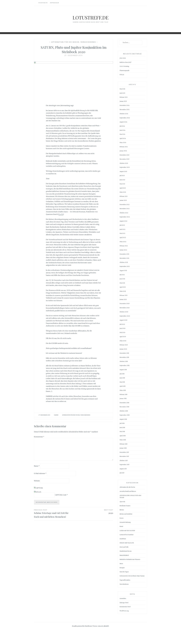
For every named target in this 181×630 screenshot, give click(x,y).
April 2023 (123, 188)
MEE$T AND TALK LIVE (127, 543)
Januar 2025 (123, 101)
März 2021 (123, 291)
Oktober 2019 (124, 361)
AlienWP (106, 626)
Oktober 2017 (124, 460)
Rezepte (122, 568)
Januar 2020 (123, 349)
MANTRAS (123, 539)
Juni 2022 (122, 229)
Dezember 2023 (124, 155)
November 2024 (124, 109)
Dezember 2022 (124, 204)
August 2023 (123, 171)
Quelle (61, 214)
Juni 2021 (122, 279)
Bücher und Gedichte (126, 514)
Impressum (54, 2)
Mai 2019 (122, 382)
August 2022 (123, 221)
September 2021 (125, 266)
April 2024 (123, 138)
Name (37, 466)
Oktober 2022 (124, 213)
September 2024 (125, 118)
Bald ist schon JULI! (125, 62)
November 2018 (124, 407)
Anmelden (123, 598)
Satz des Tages (124, 572)
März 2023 (123, 192)
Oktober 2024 (124, 114)
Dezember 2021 (124, 254)
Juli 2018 (122, 423)
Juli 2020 (122, 324)
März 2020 (123, 341)
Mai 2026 (122, 89)
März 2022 (123, 241)
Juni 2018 (122, 427)
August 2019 (123, 369)
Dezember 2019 (124, 353)
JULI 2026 (123, 58)
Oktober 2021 (124, 262)
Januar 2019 (123, 398)
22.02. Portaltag (124, 66)
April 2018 (123, 436)
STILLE (122, 74)
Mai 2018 (122, 431)
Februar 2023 (123, 196)
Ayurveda (122, 501)
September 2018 (125, 415)
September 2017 (124, 464)
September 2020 (125, 316)
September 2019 (124, 365)
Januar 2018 (123, 448)
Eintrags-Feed (124, 602)
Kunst (121, 526)
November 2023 (124, 159)
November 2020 (125, 308)
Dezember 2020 (125, 303)
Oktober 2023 (124, 163)
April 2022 (123, 237)
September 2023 (125, 167)
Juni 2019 (122, 378)
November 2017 (124, 456)
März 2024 (123, 142)
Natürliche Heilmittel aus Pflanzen (130, 559)
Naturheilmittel (124, 555)
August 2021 (123, 270)
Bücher (122, 510)
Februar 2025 (124, 97)
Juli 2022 (122, 225)
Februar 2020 (124, 345)
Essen (121, 518)
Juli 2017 (122, 473)
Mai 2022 (122, 233)
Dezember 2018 (124, 403)
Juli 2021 (122, 275)
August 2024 (123, 122)
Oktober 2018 (124, 411)
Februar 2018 (123, 444)
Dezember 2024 (124, 105)
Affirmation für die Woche (65, 42)
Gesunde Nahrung (125, 522)
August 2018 (123, 419)
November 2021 (124, 258)
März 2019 (123, 390)
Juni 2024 (122, 130)
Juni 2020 (122, 328)
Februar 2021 (123, 295)
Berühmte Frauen (125, 506)
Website (37, 481)
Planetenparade (124, 70)
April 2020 (123, 336)
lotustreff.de (91, 17)
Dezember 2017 (124, 452)
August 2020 (123, 320)
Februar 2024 (124, 147)
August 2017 (123, 469)
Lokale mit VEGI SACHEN (127, 530)
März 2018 (123, 440)
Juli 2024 (122, 126)
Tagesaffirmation (125, 580)
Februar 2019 (123, 394)
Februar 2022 (124, 246)
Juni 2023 (122, 180)
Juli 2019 (122, 374)
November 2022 (124, 208)
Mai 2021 (122, 283)
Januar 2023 (123, 200)
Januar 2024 (123, 151)
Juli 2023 (122, 175)
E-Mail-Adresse (40, 473)
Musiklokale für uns (126, 551)
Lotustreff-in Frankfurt (126, 535)
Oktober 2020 (124, 312)
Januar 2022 (123, 250)
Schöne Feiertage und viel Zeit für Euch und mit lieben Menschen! (51, 513)
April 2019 (122, 386)
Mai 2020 (122, 332)
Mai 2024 (122, 134)
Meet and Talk (124, 547)
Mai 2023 (122, 184)
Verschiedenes (88, 42)
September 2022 (125, 217)
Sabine (56, 415)
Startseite (43, 2)
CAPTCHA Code (60, 495)
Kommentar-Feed (125, 607)
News (121, 563)
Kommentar (39, 437)
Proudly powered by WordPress (82, 626)
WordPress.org (124, 611)
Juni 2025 (122, 93)
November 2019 (124, 357)
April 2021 (123, 287)
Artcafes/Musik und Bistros (128, 491)
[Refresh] (37, 492)
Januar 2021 (123, 299)
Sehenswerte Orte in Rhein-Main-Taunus (132, 576)
